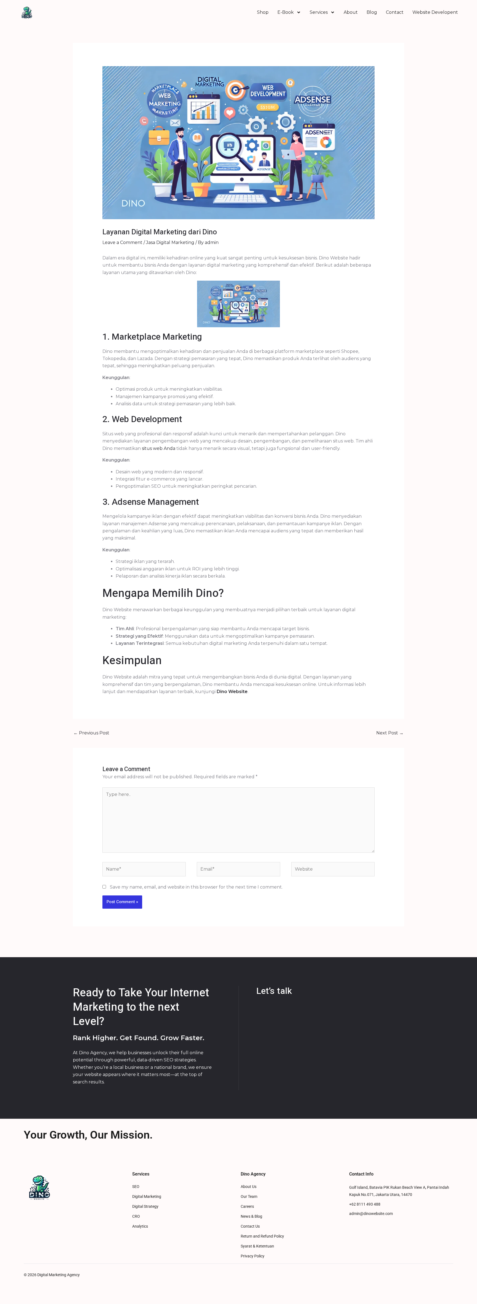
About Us (248, 1186)
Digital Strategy (145, 1206)
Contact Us (250, 1226)
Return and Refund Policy (262, 1236)
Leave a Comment (122, 242)
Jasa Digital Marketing (170, 242)
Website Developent (435, 12)
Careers (247, 1206)
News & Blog (251, 1216)
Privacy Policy (252, 1256)
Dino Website (232, 691)
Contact (395, 12)
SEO (135, 1186)
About (351, 12)
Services (319, 12)
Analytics (140, 1226)
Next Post (390, 733)
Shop (263, 12)
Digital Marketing (146, 1196)
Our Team (249, 1196)
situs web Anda (158, 448)
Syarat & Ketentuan (257, 1246)
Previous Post (91, 733)
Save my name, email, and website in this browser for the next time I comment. (196, 887)
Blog (372, 12)
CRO (136, 1216)
